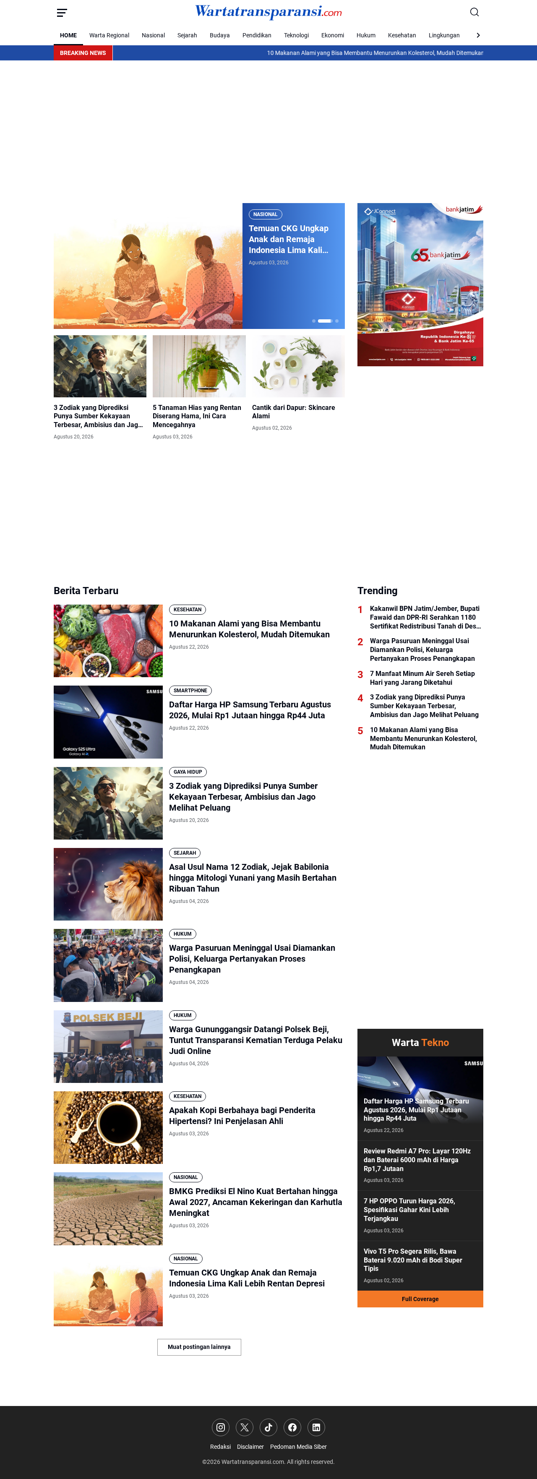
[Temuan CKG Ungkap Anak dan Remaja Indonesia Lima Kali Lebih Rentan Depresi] (148, 266)
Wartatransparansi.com (253, 1461)
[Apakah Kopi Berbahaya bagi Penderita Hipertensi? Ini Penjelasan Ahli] (108, 1127)
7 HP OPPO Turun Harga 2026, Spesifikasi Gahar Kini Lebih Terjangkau (409, 1210)
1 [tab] (313, 321)
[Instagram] (220, 1427)
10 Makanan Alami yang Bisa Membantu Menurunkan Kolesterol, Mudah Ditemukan (326, 53)
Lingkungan (444, 35)
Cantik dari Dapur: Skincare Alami (293, 412)
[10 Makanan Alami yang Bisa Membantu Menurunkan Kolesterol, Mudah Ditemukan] (108, 641)
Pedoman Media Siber (298, 1446)
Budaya (220, 35)
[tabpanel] (199, 266)
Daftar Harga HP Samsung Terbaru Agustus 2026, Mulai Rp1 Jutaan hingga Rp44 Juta (250, 709)
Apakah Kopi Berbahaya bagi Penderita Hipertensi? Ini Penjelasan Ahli (242, 1115)
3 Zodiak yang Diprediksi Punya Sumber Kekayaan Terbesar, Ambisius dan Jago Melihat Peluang (98, 417)
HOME (68, 35)
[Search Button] (475, 12)
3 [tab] (337, 321)
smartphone (190, 691)
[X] (244, 1427)
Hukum (366, 35)
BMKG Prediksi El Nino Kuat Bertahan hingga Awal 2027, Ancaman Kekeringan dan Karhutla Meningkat (255, 1202)
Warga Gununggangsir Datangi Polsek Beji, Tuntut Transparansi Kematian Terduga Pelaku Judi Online (255, 1040)
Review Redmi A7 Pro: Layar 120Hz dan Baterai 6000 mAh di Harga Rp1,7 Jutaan (417, 1160)
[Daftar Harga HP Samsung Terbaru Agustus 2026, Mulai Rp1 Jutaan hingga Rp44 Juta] (108, 722)
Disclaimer (250, 1446)
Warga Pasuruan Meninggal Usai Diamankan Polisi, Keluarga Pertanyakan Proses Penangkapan (252, 959)
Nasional (153, 35)
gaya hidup (188, 772)
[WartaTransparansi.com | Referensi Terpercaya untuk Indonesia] (268, 12)
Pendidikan (256, 35)
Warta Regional (109, 35)
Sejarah (187, 35)
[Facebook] (292, 1427)
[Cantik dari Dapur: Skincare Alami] (298, 366)
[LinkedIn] (316, 1427)
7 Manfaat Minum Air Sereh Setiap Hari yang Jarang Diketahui (422, 678)
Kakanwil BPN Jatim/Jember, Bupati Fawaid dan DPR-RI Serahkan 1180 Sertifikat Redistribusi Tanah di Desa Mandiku (425, 618)
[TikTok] (268, 1427)
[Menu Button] (62, 12)
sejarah (185, 853)
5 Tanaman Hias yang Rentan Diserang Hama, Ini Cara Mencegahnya (197, 416)
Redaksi (220, 1446)
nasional (265, 214)
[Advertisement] (268, 131)
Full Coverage (420, 1299)
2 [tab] (325, 321)
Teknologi (296, 35)
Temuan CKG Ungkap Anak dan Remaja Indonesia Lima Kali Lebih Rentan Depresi (289, 239)
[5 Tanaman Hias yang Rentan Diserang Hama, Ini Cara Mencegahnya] (199, 366)
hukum (183, 934)
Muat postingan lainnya (199, 1346)
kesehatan (187, 610)
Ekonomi (332, 35)
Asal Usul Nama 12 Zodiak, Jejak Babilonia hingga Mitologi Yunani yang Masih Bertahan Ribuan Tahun (252, 878)
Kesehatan (402, 35)
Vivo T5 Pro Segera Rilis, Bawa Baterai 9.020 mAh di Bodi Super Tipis (413, 1260)
